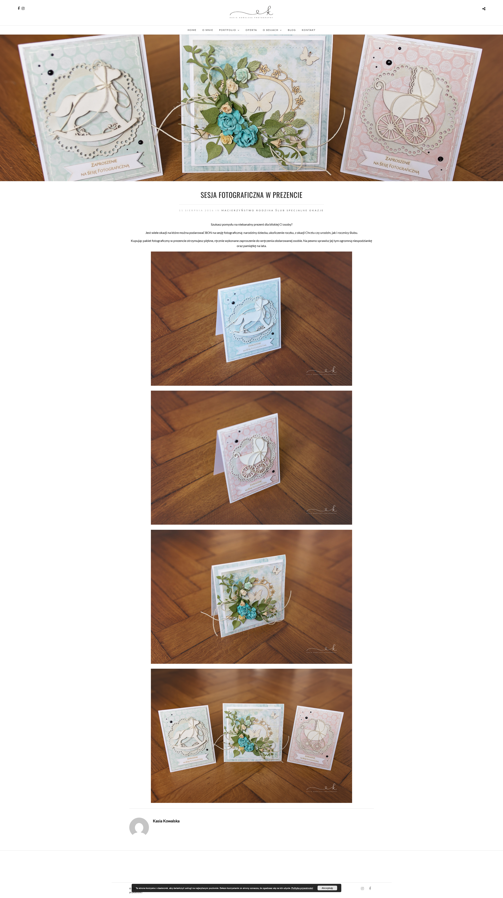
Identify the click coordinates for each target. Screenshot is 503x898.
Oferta (251, 29)
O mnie (207, 29)
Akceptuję (327, 888)
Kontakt (309, 29)
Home (192, 29)
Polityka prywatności (302, 888)
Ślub (280, 210)
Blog (292, 29)
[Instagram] (23, 8)
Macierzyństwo (238, 210)
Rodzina (265, 210)
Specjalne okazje (305, 210)
